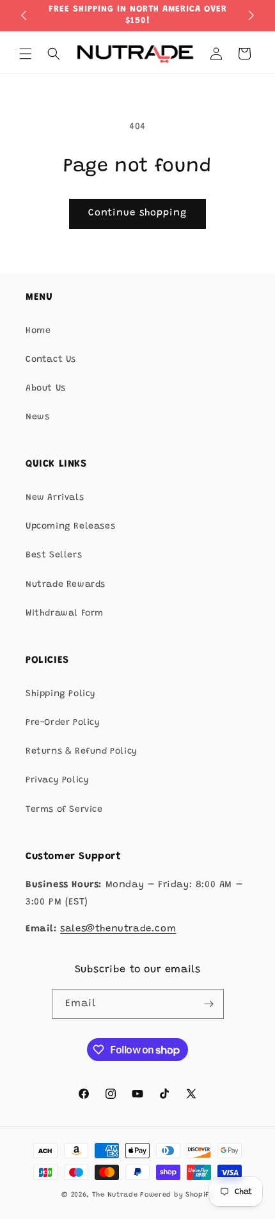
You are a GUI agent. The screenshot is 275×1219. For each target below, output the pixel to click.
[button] (26, 54)
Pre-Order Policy (63, 722)
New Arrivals (55, 497)
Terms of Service (64, 809)
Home (38, 331)
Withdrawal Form (65, 613)
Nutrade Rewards (66, 584)
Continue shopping (137, 213)
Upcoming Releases (70, 526)
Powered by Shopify (177, 1195)
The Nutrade (115, 1195)
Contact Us (51, 359)
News (37, 417)
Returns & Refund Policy (82, 751)
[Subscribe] (209, 1004)
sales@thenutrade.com (118, 929)
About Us (46, 388)
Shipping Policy (61, 694)
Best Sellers (54, 555)
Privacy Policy (57, 780)
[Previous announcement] (24, 15)
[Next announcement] (251, 15)
